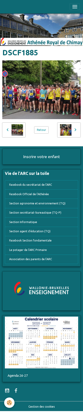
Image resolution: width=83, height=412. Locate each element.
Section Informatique (23, 222)
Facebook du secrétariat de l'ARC (30, 184)
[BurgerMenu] (75, 6)
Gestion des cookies (41, 406)
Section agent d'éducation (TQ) (29, 231)
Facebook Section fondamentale (30, 240)
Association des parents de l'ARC (30, 259)
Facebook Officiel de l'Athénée (29, 194)
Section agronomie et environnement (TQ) (37, 203)
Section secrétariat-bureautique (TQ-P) (35, 212)
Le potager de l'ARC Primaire (28, 249)
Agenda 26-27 (18, 375)
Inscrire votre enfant (41, 156)
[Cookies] (9, 402)
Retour (41, 129)
